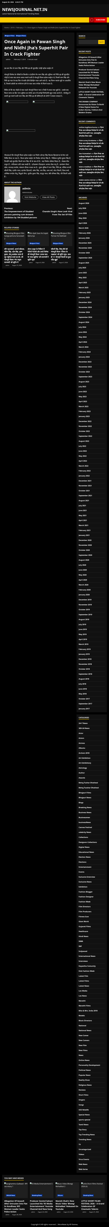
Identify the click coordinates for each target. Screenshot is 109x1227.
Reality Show (84, 1080)
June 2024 (83, 332)
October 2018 (84, 669)
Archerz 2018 (84, 753)
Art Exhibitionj (85, 763)
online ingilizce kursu (88, 127)
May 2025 (83, 277)
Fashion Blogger (86, 892)
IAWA (81, 941)
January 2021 (84, 535)
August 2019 (84, 619)
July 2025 (82, 267)
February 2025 (85, 292)
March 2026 (83, 228)
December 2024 (85, 302)
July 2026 (82, 208)
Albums (82, 748)
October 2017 (84, 699)
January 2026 (84, 238)
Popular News (84, 1075)
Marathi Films (85, 1006)
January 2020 (84, 595)
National (82, 1025)
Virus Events (84, 1159)
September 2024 (85, 317)
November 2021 (85, 486)
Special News (84, 1115)
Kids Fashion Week (87, 971)
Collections (83, 837)
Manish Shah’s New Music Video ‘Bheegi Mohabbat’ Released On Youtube (90, 85)
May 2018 (83, 694)
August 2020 (84, 560)
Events (81, 872)
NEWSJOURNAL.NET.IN (24, 9)
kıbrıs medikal (85, 167)
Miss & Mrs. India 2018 (88, 1011)
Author (82, 773)
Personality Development (89, 1065)
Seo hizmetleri (85, 153)
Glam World (84, 921)
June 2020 (83, 570)
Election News (85, 857)
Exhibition (83, 887)
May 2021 (83, 515)
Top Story (83, 1129)
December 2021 (85, 481)
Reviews (82, 1090)
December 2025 (85, 243)
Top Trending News (87, 1134)
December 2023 (85, 362)
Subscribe (100, 20)
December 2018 (85, 659)
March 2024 (83, 347)
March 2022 (83, 466)
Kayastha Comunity (87, 966)
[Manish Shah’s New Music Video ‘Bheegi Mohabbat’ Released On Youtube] (67, 1190)
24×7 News (83, 723)
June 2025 (83, 272)
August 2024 (84, 322)
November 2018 (85, 664)
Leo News (83, 996)
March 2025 (83, 287)
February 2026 (85, 233)
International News (87, 956)
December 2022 (85, 421)
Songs (81, 1105)
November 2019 (85, 605)
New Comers (84, 1040)
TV (80, 1144)
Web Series (83, 1169)
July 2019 (82, 624)
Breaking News (85, 807)
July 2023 (82, 386)
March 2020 (83, 585)
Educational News (86, 852)
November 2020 (85, 545)
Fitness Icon (84, 916)
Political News (85, 1070)
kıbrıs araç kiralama (87, 140)
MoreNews (62, 1224)
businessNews (85, 822)
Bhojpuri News (21, 36)
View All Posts (48, 197)
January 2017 (84, 709)
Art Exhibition (84, 758)
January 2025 (84, 297)
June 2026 (83, 213)
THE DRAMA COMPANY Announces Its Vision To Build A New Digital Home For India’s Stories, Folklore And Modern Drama (91, 107)
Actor (81, 733)
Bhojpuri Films (9, 36)
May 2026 (83, 218)
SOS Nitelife (84, 1110)
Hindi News (83, 936)
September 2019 (85, 614)
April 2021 (83, 520)
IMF (80, 946)
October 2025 (84, 253)
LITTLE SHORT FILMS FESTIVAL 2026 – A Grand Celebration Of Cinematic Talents (91, 94)
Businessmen (84, 817)
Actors (81, 738)
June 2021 (83, 510)
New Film (83, 1045)
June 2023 (83, 391)
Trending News (85, 1139)
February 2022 (85, 471)
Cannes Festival (85, 827)
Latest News (84, 986)
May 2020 (83, 575)
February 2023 (85, 411)
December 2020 (85, 540)
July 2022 (82, 446)
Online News (84, 1060)
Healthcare (83, 931)
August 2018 (84, 679)
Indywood (83, 951)
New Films (83, 1050)
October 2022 (84, 431)
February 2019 (85, 649)
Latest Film (83, 976)
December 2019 (85, 600)
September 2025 (85, 258)
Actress (82, 743)
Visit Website (30, 197)
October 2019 (84, 609)
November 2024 (85, 307)
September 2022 (85, 436)
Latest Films (84, 981)
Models (82, 1015)
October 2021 (84, 491)
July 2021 (82, 505)
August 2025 (84, 263)
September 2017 (85, 704)
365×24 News (84, 728)
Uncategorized (85, 1149)
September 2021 (85, 495)
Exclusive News (85, 882)
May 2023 (83, 396)
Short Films (83, 1095)
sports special (84, 1120)
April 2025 (83, 282)
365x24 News (10, 1195)
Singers (82, 1100)
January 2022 (84, 476)
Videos (81, 1154)
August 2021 (84, 500)
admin (8, 59)
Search (82, 36)
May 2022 (83, 456)
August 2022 (84, 441)
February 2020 (85, 590)
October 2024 (84, 312)
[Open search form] (86, 20)
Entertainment (85, 867)
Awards (82, 778)
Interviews (83, 961)
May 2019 (83, 634)
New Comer (83, 1035)
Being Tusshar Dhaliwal (89, 788)
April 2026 (83, 223)
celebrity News (85, 832)
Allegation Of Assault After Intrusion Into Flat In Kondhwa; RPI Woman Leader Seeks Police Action (15, 1206)
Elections (82, 862)
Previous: (20, 213)
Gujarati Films (85, 926)
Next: (57, 211)
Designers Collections (88, 842)
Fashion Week (84, 902)
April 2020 (83, 580)
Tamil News (83, 1124)
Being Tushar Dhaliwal (88, 783)
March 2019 (83, 644)
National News (85, 1030)
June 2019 (83, 629)
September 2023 (85, 377)
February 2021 (85, 530)
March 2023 (83, 406)
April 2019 (83, 639)
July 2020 (82, 565)
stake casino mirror (87, 180)
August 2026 (84, 203)
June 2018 (83, 689)
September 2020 (85, 555)
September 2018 (85, 674)
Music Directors (85, 1020)
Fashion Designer (86, 897)
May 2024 (83, 337)
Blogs (81, 802)
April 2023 (83, 401)
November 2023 (85, 367)
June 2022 (83, 451)
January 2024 (84, 357)
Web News (83, 1164)
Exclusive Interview (87, 877)
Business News (85, 812)
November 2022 (85, 426)
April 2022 (83, 461)
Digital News (84, 847)
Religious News (85, 1085)
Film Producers (85, 911)
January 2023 (84, 416)
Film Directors (85, 906)
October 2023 (84, 372)
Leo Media (83, 991)
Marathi (82, 1001)
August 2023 (84, 381)
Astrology (83, 768)
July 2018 (82, 684)
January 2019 (84, 654)
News (81, 1055)
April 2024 (83, 342)
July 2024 (82, 327)
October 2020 (84, 550)
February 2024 (85, 352)
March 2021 (83, 525)
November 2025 (85, 248)
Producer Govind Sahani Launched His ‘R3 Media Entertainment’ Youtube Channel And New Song (41, 1205)
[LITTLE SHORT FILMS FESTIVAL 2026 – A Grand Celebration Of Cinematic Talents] (93, 1190)
